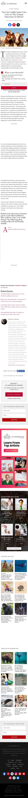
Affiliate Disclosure (9, 792)
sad (19, 150)
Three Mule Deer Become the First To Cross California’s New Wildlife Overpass (20, 689)
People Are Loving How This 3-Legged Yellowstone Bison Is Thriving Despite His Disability (7, 668)
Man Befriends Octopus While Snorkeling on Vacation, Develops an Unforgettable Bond (21, 668)
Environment (21, 764)
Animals (16, 9)
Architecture (11, 762)
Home (11, 9)
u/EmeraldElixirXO (14, 229)
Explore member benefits (14, 398)
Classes (14, 764)
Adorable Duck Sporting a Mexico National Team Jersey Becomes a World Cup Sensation (7, 689)
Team (19, 788)
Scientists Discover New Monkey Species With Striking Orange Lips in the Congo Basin (7, 619)
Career (20, 762)
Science (9, 766)
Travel (20, 766)
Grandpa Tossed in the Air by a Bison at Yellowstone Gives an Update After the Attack (21, 619)
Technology (15, 766)
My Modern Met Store (10, 496)
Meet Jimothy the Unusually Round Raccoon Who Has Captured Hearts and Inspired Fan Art (20, 597)
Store (18, 768)
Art (8, 760)
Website (17, 285)
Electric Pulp (21, 795)
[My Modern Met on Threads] (14, 777)
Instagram (24, 285)
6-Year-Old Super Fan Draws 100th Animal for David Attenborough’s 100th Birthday (21, 711)
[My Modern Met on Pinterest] (8, 773)
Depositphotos (17, 48)
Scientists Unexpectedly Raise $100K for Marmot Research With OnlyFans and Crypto (7, 576)
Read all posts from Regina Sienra (16, 365)
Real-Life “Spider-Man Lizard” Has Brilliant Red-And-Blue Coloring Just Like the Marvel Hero (7, 597)
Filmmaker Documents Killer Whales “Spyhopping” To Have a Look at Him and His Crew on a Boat (6, 713)
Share (21, 371)
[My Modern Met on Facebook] (4, 773)
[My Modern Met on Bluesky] (17, 777)
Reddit (5, 287)
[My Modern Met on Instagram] (15, 773)
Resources (8, 764)
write (20, 104)
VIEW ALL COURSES (11, 450)
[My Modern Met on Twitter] (12, 773)
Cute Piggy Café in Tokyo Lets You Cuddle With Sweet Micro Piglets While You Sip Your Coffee (14, 307)
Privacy (16, 792)
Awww (9, 227)
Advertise (19, 790)
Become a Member (14, 394)
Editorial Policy (13, 788)
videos (4, 144)
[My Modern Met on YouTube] (23, 773)
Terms (20, 792)
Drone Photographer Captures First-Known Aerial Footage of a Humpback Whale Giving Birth (21, 576)
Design (12, 760)
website (3, 210)
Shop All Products (14, 548)
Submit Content (8, 790)
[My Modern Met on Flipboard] (19, 773)
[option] (7, 481)
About (7, 788)
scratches (11, 154)
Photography (19, 760)
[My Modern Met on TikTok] (10, 777)
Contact (14, 790)
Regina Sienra (10, 20)
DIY (16, 762)
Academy (13, 768)
